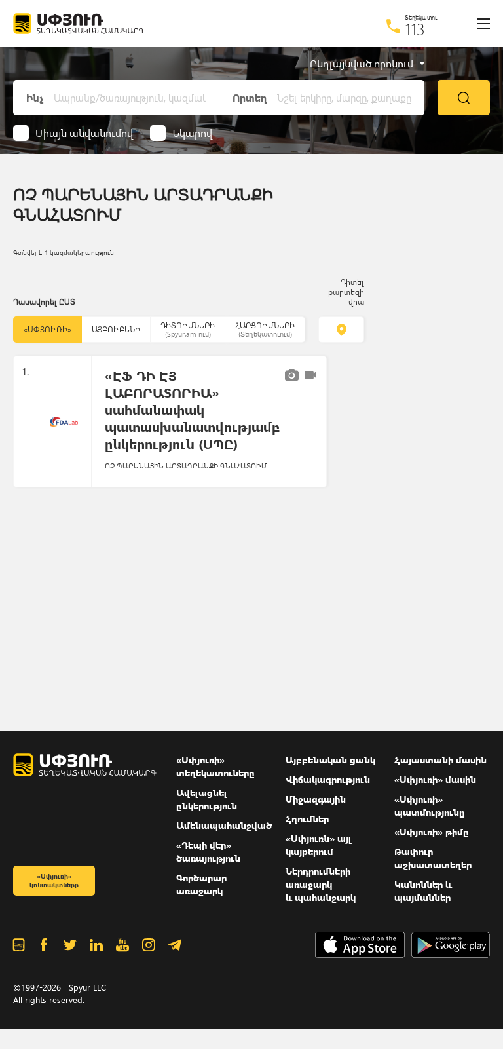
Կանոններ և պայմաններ (423, 891)
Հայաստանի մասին (440, 759)
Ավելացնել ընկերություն (206, 799)
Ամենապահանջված (224, 825)
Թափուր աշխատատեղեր (433, 858)
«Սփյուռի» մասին (435, 779)
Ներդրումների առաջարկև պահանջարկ (321, 884)
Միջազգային (316, 799)
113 (415, 28)
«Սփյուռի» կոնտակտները (54, 880)
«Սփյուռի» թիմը (431, 832)
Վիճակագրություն (328, 779)
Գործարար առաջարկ (201, 884)
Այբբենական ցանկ (330, 759)
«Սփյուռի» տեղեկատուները (215, 766)
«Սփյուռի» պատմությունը (429, 805)
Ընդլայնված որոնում (361, 63)
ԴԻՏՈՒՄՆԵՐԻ (187, 329)
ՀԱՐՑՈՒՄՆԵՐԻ (265, 329)
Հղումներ (307, 818)
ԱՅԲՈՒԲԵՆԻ (116, 329)
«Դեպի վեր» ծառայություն (208, 851)
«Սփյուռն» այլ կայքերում (319, 845)
